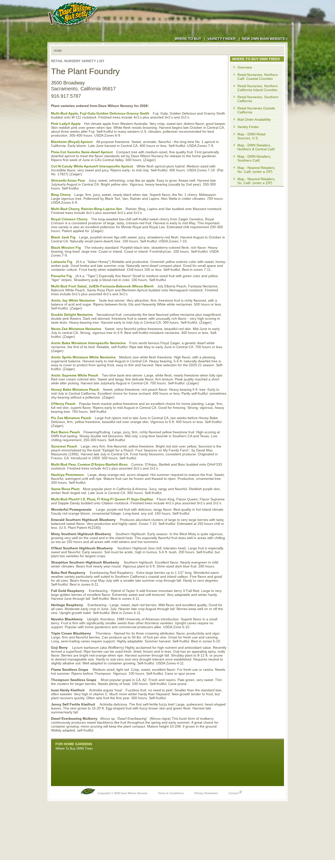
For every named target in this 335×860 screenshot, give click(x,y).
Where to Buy (188, 39)
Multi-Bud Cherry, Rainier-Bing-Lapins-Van (86, 209)
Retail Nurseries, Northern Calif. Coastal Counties (257, 77)
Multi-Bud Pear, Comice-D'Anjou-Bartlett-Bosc (89, 464)
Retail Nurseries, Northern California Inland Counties (257, 88)
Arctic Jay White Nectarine (73, 300)
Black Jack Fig (63, 237)
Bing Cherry (61, 195)
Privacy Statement (206, 793)
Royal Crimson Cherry (69, 219)
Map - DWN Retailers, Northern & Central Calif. (256, 147)
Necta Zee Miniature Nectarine (76, 329)
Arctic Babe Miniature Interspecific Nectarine (88, 343)
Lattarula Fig (61, 262)
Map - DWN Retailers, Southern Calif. (254, 158)
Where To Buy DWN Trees (74, 748)
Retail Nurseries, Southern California (257, 99)
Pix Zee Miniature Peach (71, 418)
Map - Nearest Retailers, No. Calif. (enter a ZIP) (256, 170)
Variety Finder (221, 39)
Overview (244, 67)
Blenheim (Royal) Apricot (72, 142)
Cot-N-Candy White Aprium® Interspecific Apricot (92, 166)
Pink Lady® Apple (66, 124)
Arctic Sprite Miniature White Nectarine (83, 357)
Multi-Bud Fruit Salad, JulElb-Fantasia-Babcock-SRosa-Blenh (102, 286)
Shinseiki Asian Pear (68, 180)
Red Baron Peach (65, 432)
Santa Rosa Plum (65, 489)
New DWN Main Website (263, 39)
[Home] (73, 27)
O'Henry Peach (63, 404)
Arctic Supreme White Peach (74, 375)
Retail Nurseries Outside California (256, 110)
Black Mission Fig (66, 247)
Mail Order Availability (254, 119)
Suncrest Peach (64, 446)
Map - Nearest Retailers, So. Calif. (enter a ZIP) (256, 181)
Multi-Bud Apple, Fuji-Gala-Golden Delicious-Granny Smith (100, 113)
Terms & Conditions (171, 793)
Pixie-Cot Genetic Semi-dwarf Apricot (82, 152)
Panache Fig (61, 276)
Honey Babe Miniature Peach (75, 389)
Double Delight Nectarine (72, 315)
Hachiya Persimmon (67, 475)
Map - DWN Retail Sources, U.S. (251, 136)
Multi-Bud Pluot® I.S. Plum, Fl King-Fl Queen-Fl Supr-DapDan (102, 499)
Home (58, 50)
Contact (234, 793)
